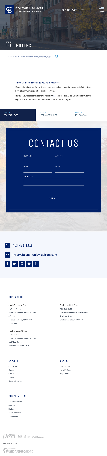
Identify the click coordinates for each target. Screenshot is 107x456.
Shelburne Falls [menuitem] (14, 412)
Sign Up (89, 10)
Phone (57, 166)
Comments (28, 177)
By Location (81, 115)
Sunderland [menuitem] (13, 416)
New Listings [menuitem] (65, 370)
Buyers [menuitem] (11, 374)
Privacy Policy (14, 323)
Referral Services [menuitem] (15, 381)
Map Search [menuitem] (65, 374)
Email (25, 166)
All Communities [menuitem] (15, 402)
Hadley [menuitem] (11, 409)
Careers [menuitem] (11, 370)
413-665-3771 (14, 309)
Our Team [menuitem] (12, 366)
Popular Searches (48, 115)
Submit (53, 198)
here (55, 95)
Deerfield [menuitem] (12, 405)
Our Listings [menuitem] (65, 366)
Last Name (59, 156)
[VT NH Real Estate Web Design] (18, 450)
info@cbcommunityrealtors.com (34, 254)
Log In (83, 10)
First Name (28, 156)
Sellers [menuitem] (11, 377)
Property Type (11, 115)
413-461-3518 (22, 245)
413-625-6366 (66, 309)
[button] (57, 56)
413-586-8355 (14, 334)
